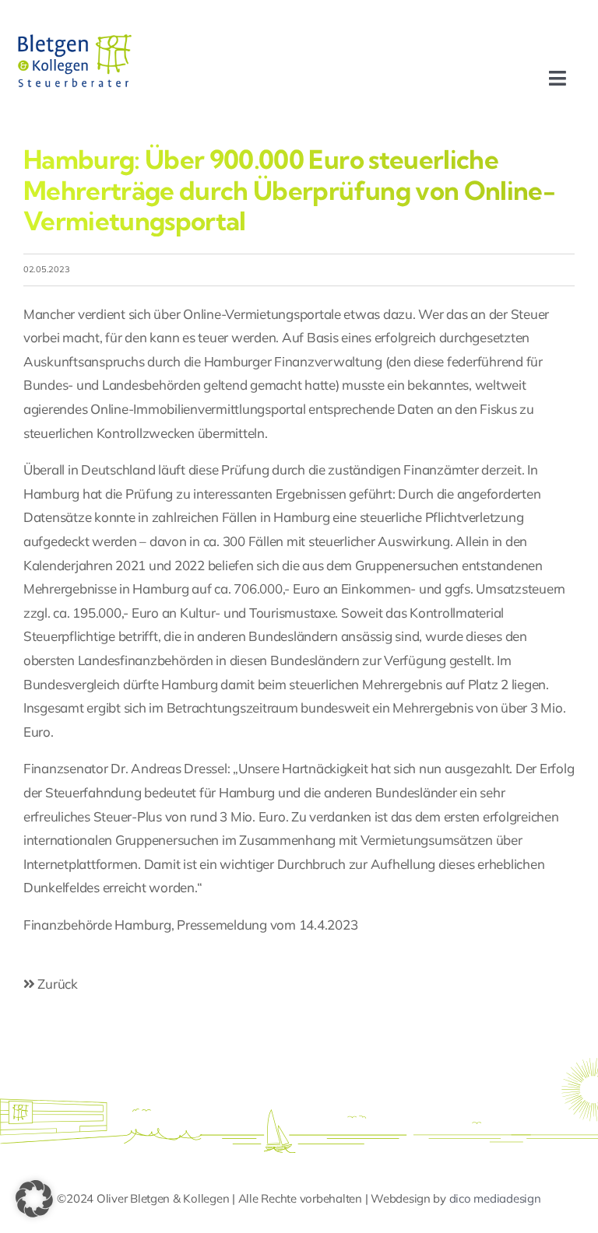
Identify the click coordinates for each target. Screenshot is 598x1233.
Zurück (56, 984)
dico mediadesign (495, 1198)
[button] (34, 1199)
